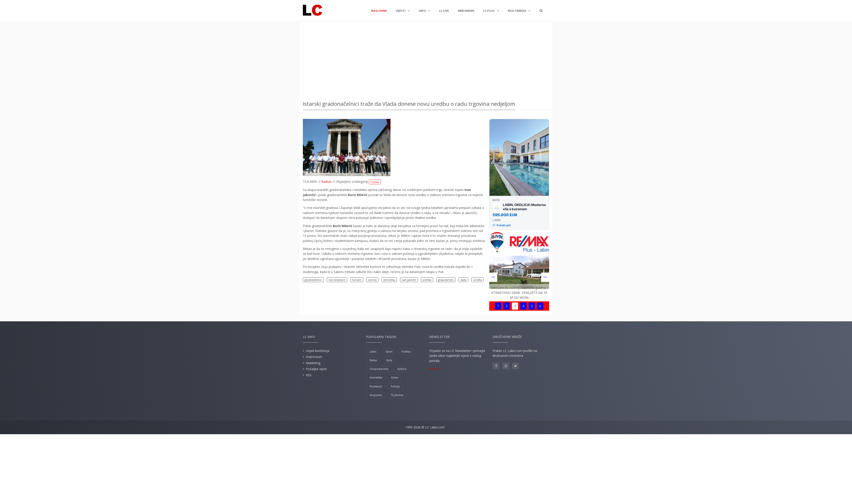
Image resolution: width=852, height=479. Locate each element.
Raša (389, 360)
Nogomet (376, 395)
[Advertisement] (426, 60)
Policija (395, 386)
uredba (477, 279)
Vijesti (401, 11)
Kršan (394, 377)
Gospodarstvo (379, 369)
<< (493, 277)
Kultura (401, 369)
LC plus (489, 11)
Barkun (326, 181)
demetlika (389, 279)
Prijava (434, 369)
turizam (356, 279)
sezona (372, 279)
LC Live (444, 11)
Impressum (314, 357)
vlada (463, 279)
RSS (309, 375)
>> (545, 277)
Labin (373, 351)
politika (427, 279)
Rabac (373, 360)
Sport (388, 351)
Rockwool (376, 386)
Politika (375, 182)
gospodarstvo (446, 279)
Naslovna (379, 10)
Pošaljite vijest (316, 369)
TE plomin (397, 395)
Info (422, 11)
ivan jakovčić (409, 279)
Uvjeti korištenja (317, 351)
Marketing (313, 363)
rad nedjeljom (337, 279)
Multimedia (517, 11)
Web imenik (466, 11)
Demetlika (376, 377)
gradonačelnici (313, 279)
